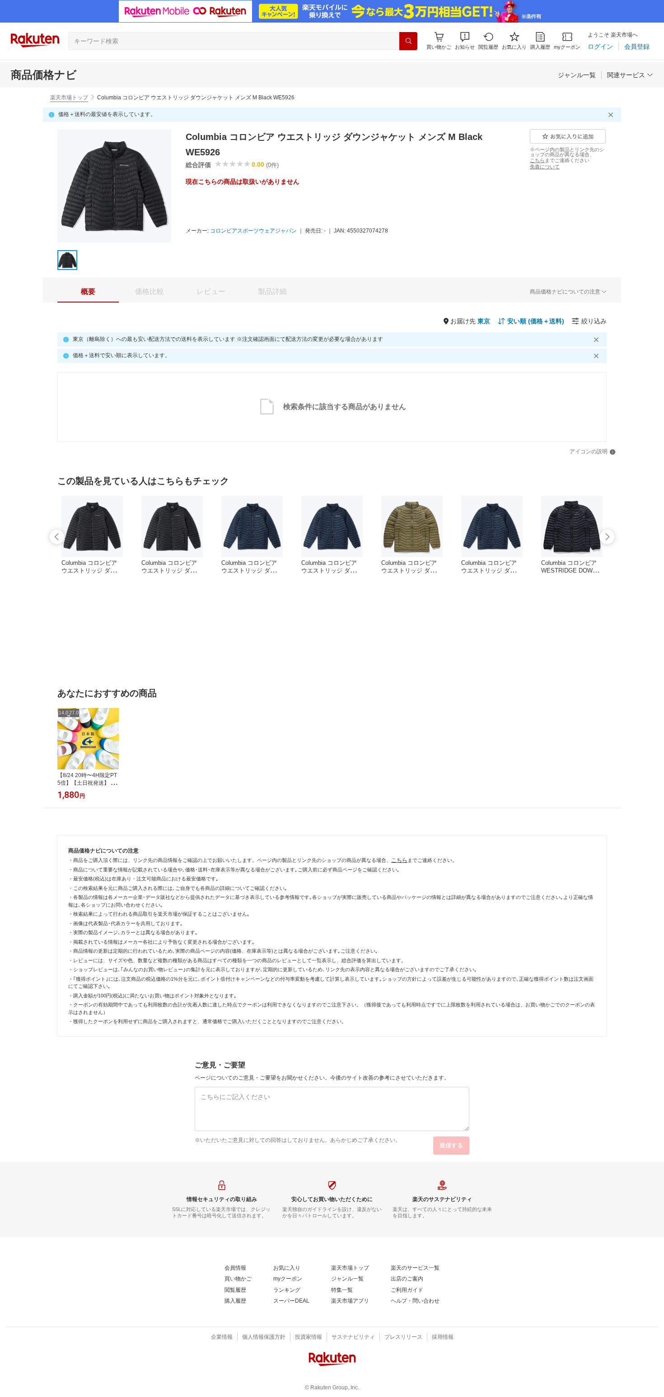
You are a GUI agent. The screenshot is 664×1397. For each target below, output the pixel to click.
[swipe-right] (607, 537)
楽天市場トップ (69, 97)
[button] (465, 41)
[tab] (88, 292)
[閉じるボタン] (612, 114)
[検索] (408, 41)
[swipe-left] (57, 537)
